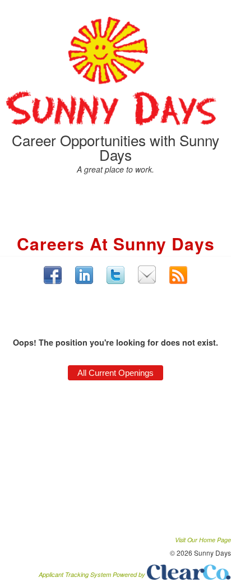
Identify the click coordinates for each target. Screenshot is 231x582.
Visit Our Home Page (203, 540)
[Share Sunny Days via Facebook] (52, 275)
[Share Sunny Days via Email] (147, 274)
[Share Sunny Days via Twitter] (115, 275)
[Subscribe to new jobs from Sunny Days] (178, 275)
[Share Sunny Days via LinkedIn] (84, 275)
